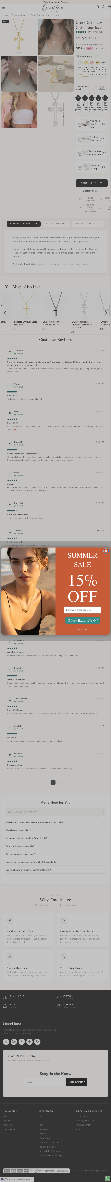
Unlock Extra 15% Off (83, 620)
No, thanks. (82, 629)
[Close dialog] (106, 551)
